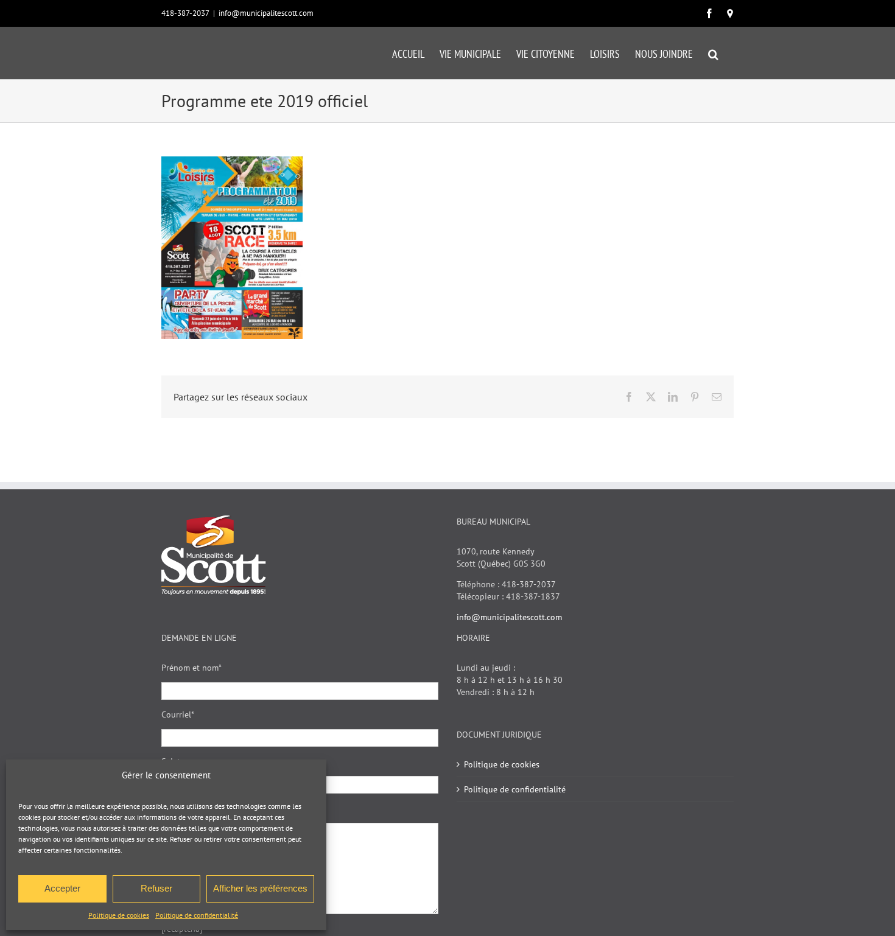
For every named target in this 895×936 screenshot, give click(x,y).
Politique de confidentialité (196, 915)
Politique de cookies (118, 915)
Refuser (156, 888)
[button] (713, 53)
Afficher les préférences (260, 888)
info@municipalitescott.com (266, 13)
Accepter (62, 888)
